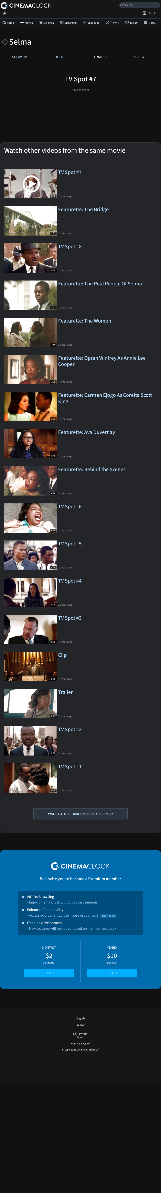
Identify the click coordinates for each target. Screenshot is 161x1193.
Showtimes (21, 57)
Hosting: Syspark (80, 1043)
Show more (108, 916)
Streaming (71, 23)
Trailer (100, 57)
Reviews (139, 57)
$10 (112, 960)
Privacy (83, 1034)
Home (10, 23)
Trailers (114, 23)
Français (80, 1025)
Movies (29, 23)
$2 (49, 960)
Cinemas (49, 23)
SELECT (49, 973)
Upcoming (93, 23)
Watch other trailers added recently (80, 813)
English (80, 1018)
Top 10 (134, 23)
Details (61, 57)
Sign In (151, 13)
